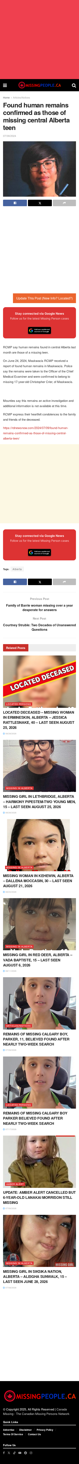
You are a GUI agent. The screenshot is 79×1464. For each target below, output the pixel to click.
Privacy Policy (45, 1430)
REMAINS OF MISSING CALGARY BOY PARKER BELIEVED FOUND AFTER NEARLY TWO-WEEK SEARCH (35, 1118)
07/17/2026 (10, 1129)
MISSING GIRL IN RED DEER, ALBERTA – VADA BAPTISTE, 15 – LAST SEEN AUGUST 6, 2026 (37, 959)
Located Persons (18, 704)
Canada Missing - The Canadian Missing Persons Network (36, 1411)
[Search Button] (74, 85)
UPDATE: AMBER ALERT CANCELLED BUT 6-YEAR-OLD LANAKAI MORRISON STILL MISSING (39, 1197)
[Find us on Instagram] (31, 1452)
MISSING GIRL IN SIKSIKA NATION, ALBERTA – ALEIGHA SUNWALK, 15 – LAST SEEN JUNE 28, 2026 (35, 1276)
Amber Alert (15, 1184)
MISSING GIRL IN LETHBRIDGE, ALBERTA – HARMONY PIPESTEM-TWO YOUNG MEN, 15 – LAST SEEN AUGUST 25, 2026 (39, 801)
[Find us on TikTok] (14, 1452)
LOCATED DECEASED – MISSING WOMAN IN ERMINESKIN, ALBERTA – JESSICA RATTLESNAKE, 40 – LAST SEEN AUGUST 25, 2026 (38, 720)
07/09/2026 (10, 1208)
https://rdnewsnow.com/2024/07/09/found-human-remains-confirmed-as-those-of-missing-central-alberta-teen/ (35, 433)
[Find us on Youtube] (19, 1452)
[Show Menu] (5, 85)
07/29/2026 (10, 1050)
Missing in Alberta (19, 788)
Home (6, 97)
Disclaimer (25, 1430)
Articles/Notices (21, 97)
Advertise (8, 1430)
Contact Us (34, 1434)
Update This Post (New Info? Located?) (44, 298)
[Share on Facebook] (15, 203)
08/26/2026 (10, 812)
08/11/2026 (10, 971)
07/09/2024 (9, 136)
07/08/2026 (10, 1287)
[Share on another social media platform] (64, 203)
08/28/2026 (10, 733)
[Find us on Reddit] (25, 1452)
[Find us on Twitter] (8, 1452)
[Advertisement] (39, 39)
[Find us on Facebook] (4, 1452)
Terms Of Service (13, 1434)
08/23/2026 (10, 891)
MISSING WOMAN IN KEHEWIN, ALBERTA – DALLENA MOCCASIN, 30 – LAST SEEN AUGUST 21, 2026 (38, 880)
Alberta (17, 569)
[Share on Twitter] (40, 203)
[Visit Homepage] (39, 85)
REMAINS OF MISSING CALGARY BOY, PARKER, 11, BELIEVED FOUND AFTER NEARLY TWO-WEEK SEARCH (36, 1039)
